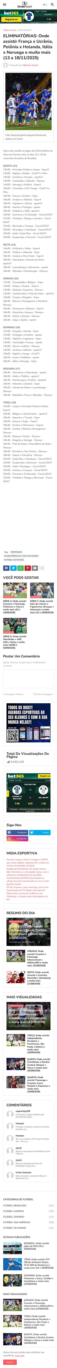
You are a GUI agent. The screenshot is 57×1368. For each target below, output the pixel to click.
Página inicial (9, 30)
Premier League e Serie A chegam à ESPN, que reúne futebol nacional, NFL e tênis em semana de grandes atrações (27, 862)
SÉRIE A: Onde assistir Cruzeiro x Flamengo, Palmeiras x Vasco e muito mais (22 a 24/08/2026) (14, 607)
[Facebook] (6, 568)
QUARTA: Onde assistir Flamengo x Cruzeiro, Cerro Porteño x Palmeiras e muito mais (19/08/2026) (38, 1084)
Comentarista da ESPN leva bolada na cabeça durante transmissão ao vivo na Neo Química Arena (27, 881)
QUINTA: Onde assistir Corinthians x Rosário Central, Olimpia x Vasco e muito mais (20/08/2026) (38, 1065)
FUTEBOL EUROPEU (28, 1211)
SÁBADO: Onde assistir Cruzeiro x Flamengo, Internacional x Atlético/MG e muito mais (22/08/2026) (37, 958)
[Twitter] (13, 568)
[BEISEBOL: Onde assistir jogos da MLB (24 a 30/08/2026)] (12, 1248)
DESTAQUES (24, 30)
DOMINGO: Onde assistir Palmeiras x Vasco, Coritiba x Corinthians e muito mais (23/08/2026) (38, 1280)
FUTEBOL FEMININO (28, 1216)
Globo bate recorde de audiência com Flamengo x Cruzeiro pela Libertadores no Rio (27, 896)
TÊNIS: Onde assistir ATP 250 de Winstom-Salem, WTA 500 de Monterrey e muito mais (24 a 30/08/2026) (39, 1264)
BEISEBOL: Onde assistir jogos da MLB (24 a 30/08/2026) (36, 1246)
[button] (4, 4)
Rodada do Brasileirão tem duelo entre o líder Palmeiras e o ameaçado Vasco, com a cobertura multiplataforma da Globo (27, 871)
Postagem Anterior (14, 694)
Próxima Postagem (42, 694)
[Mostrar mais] (42, 568)
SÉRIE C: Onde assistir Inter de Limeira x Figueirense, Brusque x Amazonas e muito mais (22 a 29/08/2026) (42, 607)
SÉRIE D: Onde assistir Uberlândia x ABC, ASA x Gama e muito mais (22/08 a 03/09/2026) (14, 642)
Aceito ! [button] (10, 1362)
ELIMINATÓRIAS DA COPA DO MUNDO (21, 556)
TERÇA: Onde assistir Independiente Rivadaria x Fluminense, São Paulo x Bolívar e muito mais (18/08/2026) (38, 1044)
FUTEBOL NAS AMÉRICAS (28, 1222)
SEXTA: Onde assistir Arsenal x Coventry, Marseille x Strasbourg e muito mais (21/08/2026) (39, 978)
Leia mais (19, 1355)
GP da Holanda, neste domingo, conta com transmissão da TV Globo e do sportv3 (27, 889)
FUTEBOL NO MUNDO (14, 560)
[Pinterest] (28, 568)
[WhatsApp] (20, 568)
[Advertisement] (28, 518)
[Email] (35, 568)
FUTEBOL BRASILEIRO (28, 1205)
